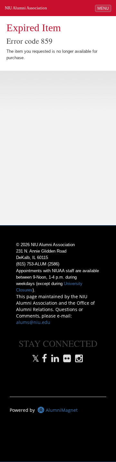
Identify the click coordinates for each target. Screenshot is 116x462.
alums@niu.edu (33, 322)
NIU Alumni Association (26, 7)
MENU (104, 8)
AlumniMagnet (61, 410)
